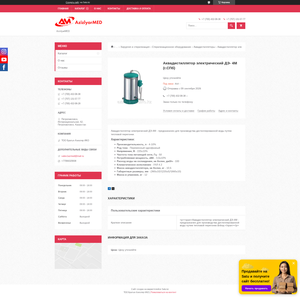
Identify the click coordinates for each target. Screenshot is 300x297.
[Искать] (231, 25)
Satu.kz (165, 289)
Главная (63, 8)
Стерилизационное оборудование (171, 46)
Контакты (114, 8)
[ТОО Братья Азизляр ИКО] (79, 21)
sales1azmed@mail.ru (72, 156)
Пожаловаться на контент (163, 292)
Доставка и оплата (139, 8)
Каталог (80, 8)
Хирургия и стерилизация (135, 46)
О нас (97, 8)
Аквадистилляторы (204, 46)
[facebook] (109, 189)
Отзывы (63, 67)
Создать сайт (72, 2)
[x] (113, 189)
